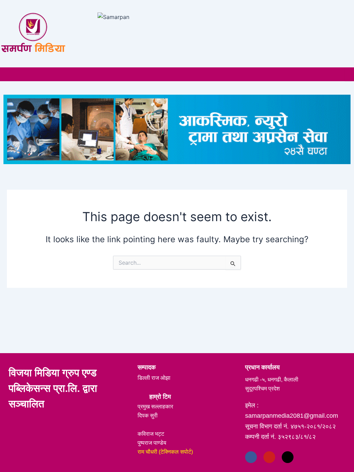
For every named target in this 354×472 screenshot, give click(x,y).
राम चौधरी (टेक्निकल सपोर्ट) (165, 452)
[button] (5, 74)
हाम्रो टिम (160, 396)
